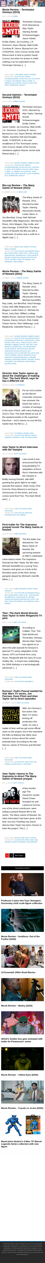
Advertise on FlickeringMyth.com (27, 1225)
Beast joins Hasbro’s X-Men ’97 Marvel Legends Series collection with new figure (21, 1144)
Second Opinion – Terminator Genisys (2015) (19, 96)
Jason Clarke (27, 83)
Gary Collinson (21, 509)
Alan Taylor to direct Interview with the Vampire (20, 448)
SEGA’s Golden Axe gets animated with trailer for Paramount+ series (22, 1040)
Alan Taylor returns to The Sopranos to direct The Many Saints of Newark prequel (19, 776)
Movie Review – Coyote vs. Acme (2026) (22, 1108)
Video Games (27, 1206)
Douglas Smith (27, 169)
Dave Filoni (29, 762)
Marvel (27, 435)
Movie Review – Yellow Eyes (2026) (19, 1075)
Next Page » (19, 855)
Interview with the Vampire (15, 515)
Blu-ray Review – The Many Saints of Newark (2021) (18, 186)
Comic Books (27, 1202)
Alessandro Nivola (32, 251)
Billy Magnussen (11, 253)
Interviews (27, 1182)
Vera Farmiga (18, 262)
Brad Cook (19, 247)
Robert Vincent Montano (21, 355)
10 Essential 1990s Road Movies (18, 972)
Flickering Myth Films (27, 1214)
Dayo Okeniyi (16, 81)
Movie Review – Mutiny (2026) (16, 1005)
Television (9, 511)
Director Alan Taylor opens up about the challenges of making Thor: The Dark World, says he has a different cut (20, 377)
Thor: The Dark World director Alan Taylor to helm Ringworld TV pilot (22, 616)
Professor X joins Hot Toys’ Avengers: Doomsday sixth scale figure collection (21, 901)
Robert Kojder (33, 163)
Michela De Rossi (26, 257)
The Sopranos (19, 361)
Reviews (33, 74)
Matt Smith (15, 173)
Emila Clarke (27, 81)
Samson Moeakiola (21, 357)
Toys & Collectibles (27, 1210)
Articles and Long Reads (27, 1178)
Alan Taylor (19, 77)
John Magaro (10, 255)
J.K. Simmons (15, 171)
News (32, 433)
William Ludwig (10, 364)
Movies (26, 74)
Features (27, 1175)
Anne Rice (28, 513)
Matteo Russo (22, 349)
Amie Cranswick (21, 589)
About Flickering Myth (27, 1221)
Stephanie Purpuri (19, 359)
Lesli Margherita (29, 347)
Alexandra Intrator (12, 340)
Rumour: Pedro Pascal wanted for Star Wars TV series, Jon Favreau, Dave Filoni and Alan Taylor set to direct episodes (22, 695)
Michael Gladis (26, 173)
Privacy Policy (23, 1252)
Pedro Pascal (17, 764)
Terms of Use (12, 1252)
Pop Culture (27, 1190)
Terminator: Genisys (17, 85)
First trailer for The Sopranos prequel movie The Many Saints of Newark (22, 527)
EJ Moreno (19, 433)
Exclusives (27, 1186)
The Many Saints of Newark (20, 259)
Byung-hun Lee (25, 79)
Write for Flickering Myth (27, 1229)
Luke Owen (19, 74)
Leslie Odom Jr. (33, 255)
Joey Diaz (29, 345)
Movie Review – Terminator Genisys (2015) (18, 11)
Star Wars (27, 764)
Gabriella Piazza (18, 345)
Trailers (8, 591)
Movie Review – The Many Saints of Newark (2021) (21, 272)
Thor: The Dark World (29, 437)
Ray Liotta (31, 353)
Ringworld (29, 681)
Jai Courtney (17, 83)
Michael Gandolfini (12, 257)
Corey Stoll (23, 253)
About (27, 1218)
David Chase (33, 253)
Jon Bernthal (21, 255)
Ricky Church (31, 838)
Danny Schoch (26, 342)
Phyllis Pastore (20, 353)
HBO (36, 840)
